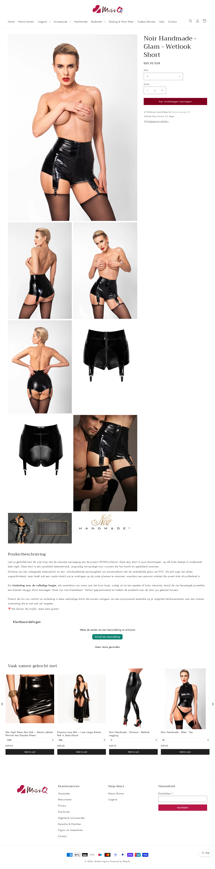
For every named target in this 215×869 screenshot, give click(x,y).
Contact (62, 836)
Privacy (62, 805)
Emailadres (165, 793)
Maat (146, 70)
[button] (44, 21)
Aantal (146, 83)
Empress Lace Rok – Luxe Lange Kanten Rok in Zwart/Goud (79, 734)
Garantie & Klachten (69, 824)
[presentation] (2, 703)
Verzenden (64, 793)
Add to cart (29, 752)
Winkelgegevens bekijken (156, 121)
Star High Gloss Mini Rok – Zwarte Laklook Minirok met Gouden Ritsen (29, 734)
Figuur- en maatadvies (70, 830)
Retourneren (65, 799)
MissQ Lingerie (101, 861)
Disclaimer (64, 812)
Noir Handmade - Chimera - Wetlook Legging (129, 734)
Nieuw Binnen (116, 793)
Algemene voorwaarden (71, 818)
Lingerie (112, 799)
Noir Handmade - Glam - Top (177, 732)
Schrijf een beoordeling (107, 637)
